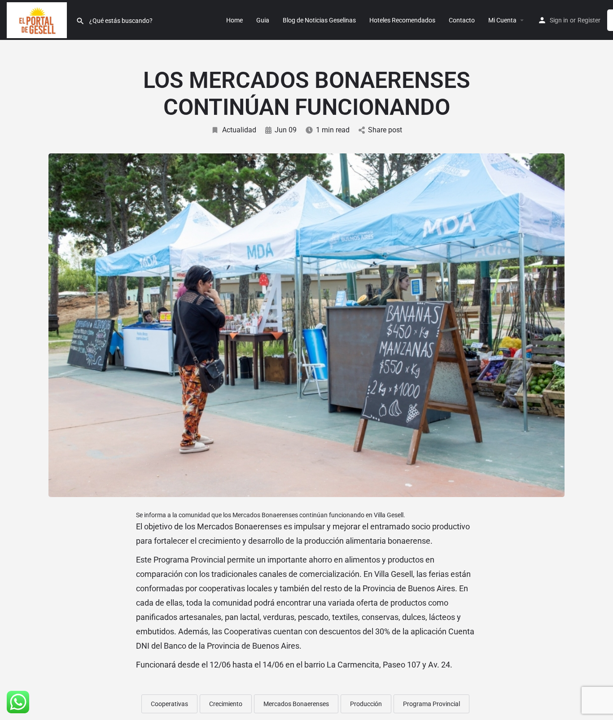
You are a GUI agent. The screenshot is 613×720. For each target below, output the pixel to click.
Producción (366, 703)
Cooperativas (169, 703)
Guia (262, 20)
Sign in (559, 20)
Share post (385, 130)
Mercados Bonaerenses (296, 703)
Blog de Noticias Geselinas (319, 20)
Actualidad (239, 130)
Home (234, 20)
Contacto (462, 20)
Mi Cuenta (502, 20)
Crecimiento (225, 703)
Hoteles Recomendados (402, 20)
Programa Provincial (431, 703)
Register (589, 20)
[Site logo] (38, 19)
